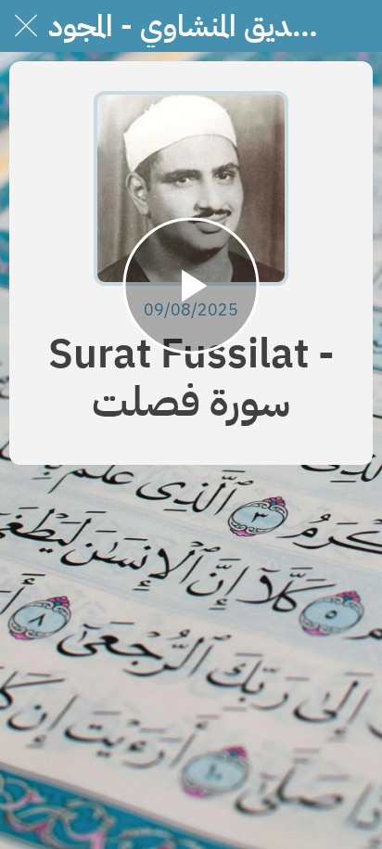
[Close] (26, 26)
